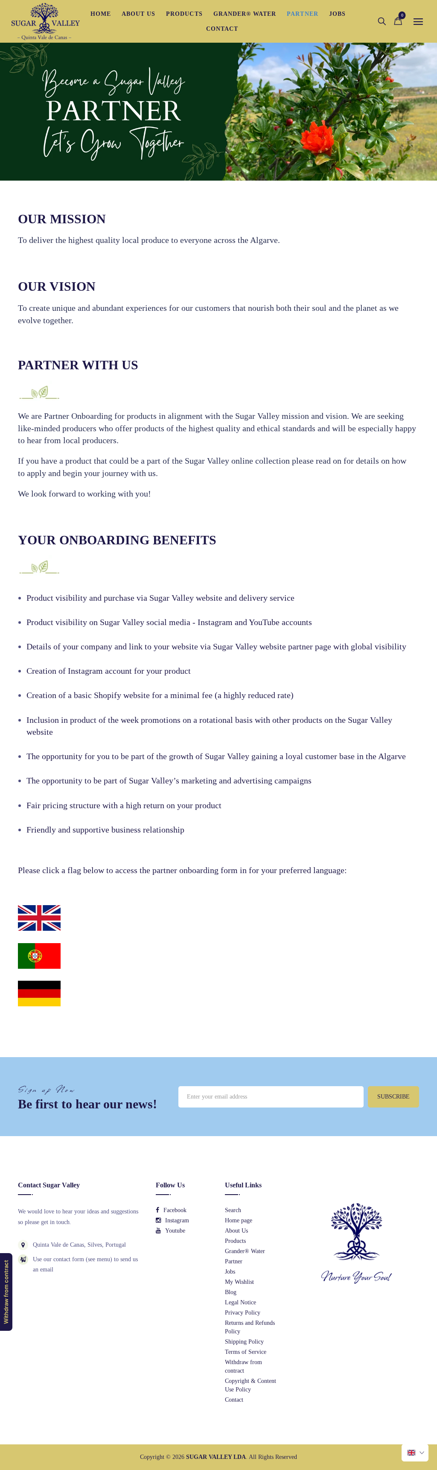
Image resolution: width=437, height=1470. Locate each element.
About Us (236, 1230)
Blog (230, 1292)
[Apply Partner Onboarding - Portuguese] (39, 955)
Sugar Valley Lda (216, 1457)
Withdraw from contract (6, 1292)
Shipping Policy (244, 1341)
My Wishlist (239, 1282)
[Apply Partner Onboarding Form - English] (39, 917)
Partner (233, 1261)
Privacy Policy (242, 1312)
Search (233, 1210)
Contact (234, 1400)
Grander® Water (245, 1251)
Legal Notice (240, 1302)
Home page (238, 1220)
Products (235, 1241)
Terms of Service (245, 1352)
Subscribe (393, 1096)
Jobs (230, 1271)
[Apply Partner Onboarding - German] (39, 992)
